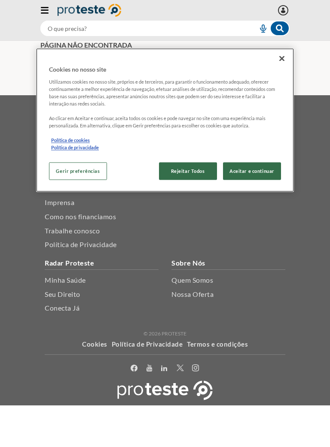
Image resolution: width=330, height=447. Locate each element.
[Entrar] (284, 10)
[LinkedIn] (164, 368)
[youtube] (150, 368)
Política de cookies (70, 140)
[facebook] (134, 368)
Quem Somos (192, 280)
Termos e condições (217, 344)
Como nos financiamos (80, 216)
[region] (165, 120)
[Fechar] (281, 58)
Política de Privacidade (81, 244)
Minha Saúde (65, 280)
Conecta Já (62, 308)
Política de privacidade (75, 148)
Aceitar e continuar (252, 171)
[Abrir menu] (49, 10)
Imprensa (59, 202)
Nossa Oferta (192, 294)
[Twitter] (180, 368)
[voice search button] (259, 28)
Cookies (94, 344)
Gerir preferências (78, 171)
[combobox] (165, 28)
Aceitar (165, 442)
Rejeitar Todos (188, 171)
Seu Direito (62, 294)
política (243, 428)
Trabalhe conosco (72, 231)
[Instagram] (195, 368)
